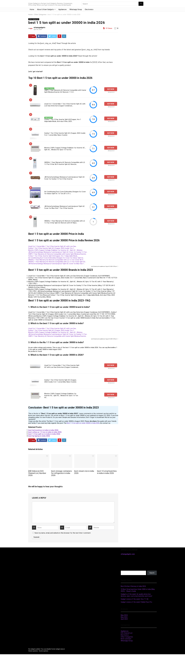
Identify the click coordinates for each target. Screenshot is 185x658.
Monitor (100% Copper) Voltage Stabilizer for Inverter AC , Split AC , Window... (55, 250)
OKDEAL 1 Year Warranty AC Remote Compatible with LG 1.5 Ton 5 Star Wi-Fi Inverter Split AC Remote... (64, 163)
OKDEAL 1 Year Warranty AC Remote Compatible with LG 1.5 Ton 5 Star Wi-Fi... (56, 260)
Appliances (62, 9)
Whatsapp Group (75, 9)
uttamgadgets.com (128, 554)
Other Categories (40, 14)
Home (32, 9)
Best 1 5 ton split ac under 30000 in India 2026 (83, 423)
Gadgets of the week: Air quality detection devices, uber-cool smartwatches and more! (136, 595)
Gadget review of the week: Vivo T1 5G (134, 599)
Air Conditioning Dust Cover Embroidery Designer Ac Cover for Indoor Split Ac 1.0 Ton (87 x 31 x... (65, 193)
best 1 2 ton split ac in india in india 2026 (44, 434)
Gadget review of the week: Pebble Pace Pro (136, 602)
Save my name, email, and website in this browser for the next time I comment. (63, 533)
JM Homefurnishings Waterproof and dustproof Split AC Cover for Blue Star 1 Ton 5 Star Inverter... (64, 207)
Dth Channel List (126, 633)
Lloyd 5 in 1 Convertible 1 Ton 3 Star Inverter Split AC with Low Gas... (52, 246)
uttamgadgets (39, 27)
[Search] (141, 4)
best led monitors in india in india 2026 (43, 430)
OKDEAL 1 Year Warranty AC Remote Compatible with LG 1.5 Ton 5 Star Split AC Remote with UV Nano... (64, 222)
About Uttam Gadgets (45, 9)
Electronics (89, 9)
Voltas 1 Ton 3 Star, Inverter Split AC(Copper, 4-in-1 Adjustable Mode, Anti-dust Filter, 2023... (62, 120)
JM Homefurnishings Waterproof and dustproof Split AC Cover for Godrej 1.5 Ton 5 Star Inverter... (64, 178)
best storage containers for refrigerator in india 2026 (61, 473)
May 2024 (124, 615)
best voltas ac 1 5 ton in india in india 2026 (45, 432)
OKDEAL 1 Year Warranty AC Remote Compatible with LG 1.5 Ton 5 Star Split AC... (57, 262)
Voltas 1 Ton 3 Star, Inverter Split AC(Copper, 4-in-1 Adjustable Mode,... (53, 256)
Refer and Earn (126, 639)
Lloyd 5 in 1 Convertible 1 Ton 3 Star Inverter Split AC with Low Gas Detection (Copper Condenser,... (64, 105)
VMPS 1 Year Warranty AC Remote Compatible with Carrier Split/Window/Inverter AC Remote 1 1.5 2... (65, 91)
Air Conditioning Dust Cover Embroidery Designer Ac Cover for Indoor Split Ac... (56, 258)
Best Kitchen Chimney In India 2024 (133, 586)
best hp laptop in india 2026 (39, 436)
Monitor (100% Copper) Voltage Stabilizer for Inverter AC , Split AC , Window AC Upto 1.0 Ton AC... (65, 149)
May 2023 (124, 617)
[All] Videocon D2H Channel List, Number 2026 (37, 473)
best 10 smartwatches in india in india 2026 (107, 472)
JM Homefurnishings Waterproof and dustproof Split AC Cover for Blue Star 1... (56, 264)
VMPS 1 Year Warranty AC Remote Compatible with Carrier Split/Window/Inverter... (57, 254)
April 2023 (124, 619)
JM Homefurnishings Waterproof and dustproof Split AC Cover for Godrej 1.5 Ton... (58, 252)
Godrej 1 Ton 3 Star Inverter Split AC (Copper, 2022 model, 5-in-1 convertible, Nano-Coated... (64, 134)
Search (123, 570)
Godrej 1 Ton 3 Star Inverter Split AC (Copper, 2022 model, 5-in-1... (51, 248)
